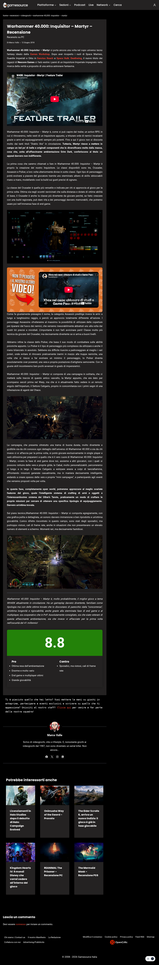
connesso (21, 924)
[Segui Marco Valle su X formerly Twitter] (52, 756)
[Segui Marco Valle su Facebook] (46, 756)
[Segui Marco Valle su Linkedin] (62, 756)
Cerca (118, 5)
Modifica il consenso (92, 937)
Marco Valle (14, 42)
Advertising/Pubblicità (33, 942)
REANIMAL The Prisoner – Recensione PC (53, 871)
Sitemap (151, 937)
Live (91, 5)
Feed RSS (139, 937)
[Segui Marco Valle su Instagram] (57, 756)
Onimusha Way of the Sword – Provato (54, 814)
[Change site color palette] (150, 958)
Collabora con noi (12, 942)
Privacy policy (126, 937)
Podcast (79, 5)
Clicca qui (64, 707)
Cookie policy (111, 937)
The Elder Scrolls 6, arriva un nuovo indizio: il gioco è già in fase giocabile (88, 818)
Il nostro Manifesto (37, 937)
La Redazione (54, 937)
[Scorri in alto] (150, 954)
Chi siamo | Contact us (14, 937)
